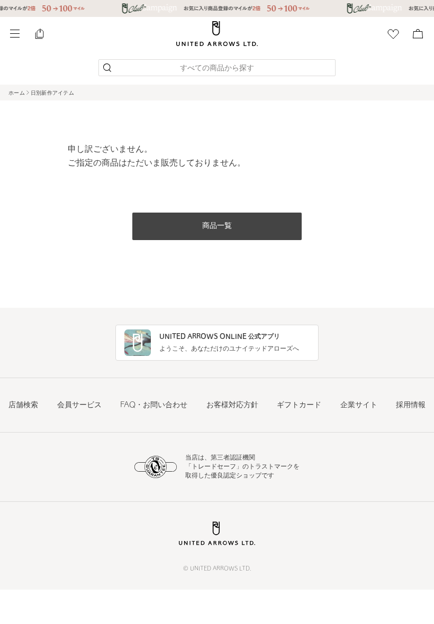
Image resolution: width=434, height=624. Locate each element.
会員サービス (79, 405)
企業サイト (358, 405)
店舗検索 (23, 405)
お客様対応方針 (232, 405)
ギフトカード (299, 405)
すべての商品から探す (217, 68)
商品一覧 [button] (217, 226)
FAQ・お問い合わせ (153, 405)
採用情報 (411, 405)
